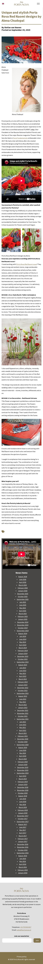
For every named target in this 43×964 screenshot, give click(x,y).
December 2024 (22, 622)
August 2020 (22, 747)
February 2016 (23, 870)
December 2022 (22, 688)
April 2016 (22, 864)
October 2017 (22, 819)
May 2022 (22, 702)
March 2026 (23, 585)
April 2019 (22, 776)
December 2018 (22, 787)
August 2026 (22, 577)
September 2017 (22, 822)
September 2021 (22, 719)
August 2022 (22, 696)
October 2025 (22, 596)
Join (37, 940)
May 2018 (22, 804)
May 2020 (22, 753)
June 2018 (22, 802)
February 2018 (23, 810)
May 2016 (22, 861)
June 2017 (22, 827)
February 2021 (23, 736)
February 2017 (23, 839)
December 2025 (22, 594)
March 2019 (23, 779)
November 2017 (22, 816)
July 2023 (22, 668)
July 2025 (22, 602)
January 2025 (22, 619)
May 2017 (22, 830)
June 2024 (22, 639)
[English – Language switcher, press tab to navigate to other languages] (3, 3)
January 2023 (22, 685)
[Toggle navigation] (38, 4)
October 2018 (22, 793)
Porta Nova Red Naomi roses (26, 264)
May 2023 (22, 673)
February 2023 (23, 682)
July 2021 (22, 722)
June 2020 (22, 750)
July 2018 (22, 799)
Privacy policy (21, 957)
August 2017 (22, 824)
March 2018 (23, 807)
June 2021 (22, 725)
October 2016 (22, 850)
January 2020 (22, 765)
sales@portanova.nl (24, 930)
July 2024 (22, 636)
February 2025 (23, 616)
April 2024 (22, 645)
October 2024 (22, 628)
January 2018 (22, 813)
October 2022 (22, 690)
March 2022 (23, 705)
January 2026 (22, 591)
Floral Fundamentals (20, 138)
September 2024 (22, 631)
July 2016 (22, 859)
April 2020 (22, 756)
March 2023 (23, 679)
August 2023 (22, 665)
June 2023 (22, 671)
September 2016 (22, 853)
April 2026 (22, 582)
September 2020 (22, 745)
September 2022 (22, 693)
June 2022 (22, 699)
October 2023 (22, 659)
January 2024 (22, 653)
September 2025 (22, 599)
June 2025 (22, 605)
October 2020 (22, 742)
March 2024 (23, 648)
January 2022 (22, 708)
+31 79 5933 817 (25, 927)
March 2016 (23, 867)
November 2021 (22, 713)
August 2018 (22, 796)
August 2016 (22, 856)
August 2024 (22, 633)
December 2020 (22, 739)
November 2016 (22, 847)
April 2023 (22, 676)
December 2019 (22, 767)
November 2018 (22, 790)
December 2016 (22, 844)
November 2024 (22, 625)
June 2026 (22, 579)
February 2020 (23, 762)
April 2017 (22, 833)
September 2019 (22, 773)
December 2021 (22, 710)
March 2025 (23, 614)
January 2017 (22, 841)
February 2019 (23, 782)
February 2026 (23, 588)
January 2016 (22, 873)
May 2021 (22, 727)
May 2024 (22, 642)
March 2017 (23, 836)
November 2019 (22, 770)
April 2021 (22, 730)
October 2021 (22, 716)
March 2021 (23, 733)
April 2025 (22, 611)
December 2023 (22, 656)
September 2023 (22, 662)
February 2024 (23, 651)
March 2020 (23, 759)
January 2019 (22, 784)
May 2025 (22, 608)
